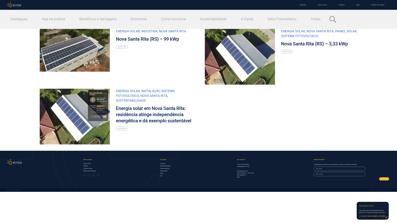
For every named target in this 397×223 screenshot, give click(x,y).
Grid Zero (162, 163)
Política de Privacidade (89, 171)
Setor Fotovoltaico (281, 19)
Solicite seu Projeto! (377, 5)
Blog (357, 5)
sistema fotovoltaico (299, 36)
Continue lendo (287, 51)
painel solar (346, 31)
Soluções (303, 5)
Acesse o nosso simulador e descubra (373, 216)
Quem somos (322, 5)
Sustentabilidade (213, 19)
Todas (315, 19)
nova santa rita (320, 31)
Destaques (18, 19)
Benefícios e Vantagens (98, 19)
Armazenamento (164, 168)
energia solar (293, 31)
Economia (139, 19)
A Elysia (247, 19)
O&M (161, 173)
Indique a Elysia (87, 168)
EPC (161, 176)
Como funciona (173, 19)
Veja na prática (53, 19)
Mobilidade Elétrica (165, 166)
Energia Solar (163, 171)
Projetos (342, 5)
